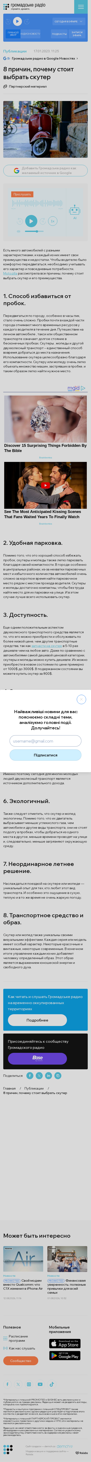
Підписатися (45, 755)
